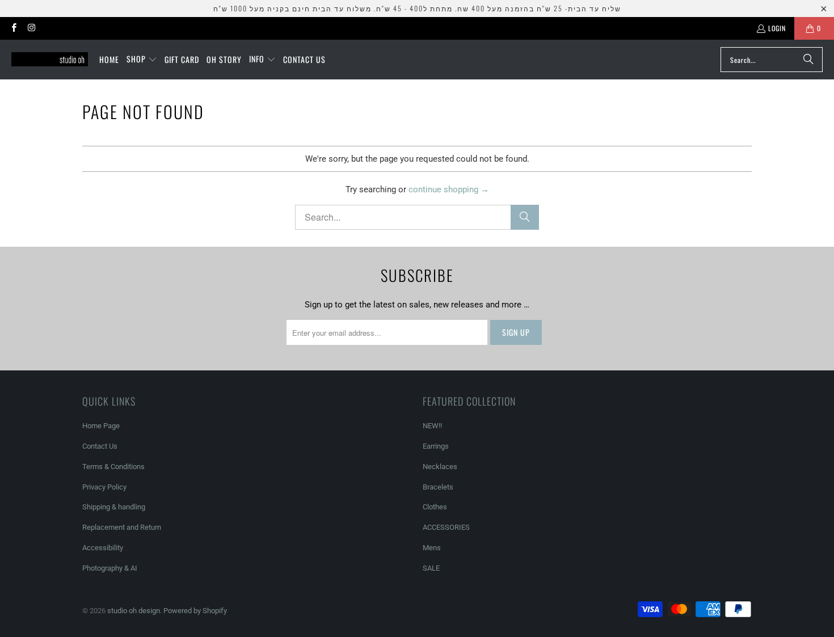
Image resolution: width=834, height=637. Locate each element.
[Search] (808, 59)
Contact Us (99, 446)
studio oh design (133, 610)
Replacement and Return (121, 527)
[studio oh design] (49, 60)
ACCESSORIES (446, 527)
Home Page (101, 425)
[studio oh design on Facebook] (13, 28)
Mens (432, 547)
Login (777, 28)
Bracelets (438, 487)
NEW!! (432, 425)
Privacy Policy (104, 487)
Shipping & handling (113, 507)
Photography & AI (109, 568)
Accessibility (102, 547)
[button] (142, 59)
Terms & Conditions (113, 466)
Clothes (435, 507)
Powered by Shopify (195, 610)
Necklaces (440, 466)
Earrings (436, 446)
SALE (431, 568)
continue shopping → (448, 189)
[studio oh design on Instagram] (31, 28)
